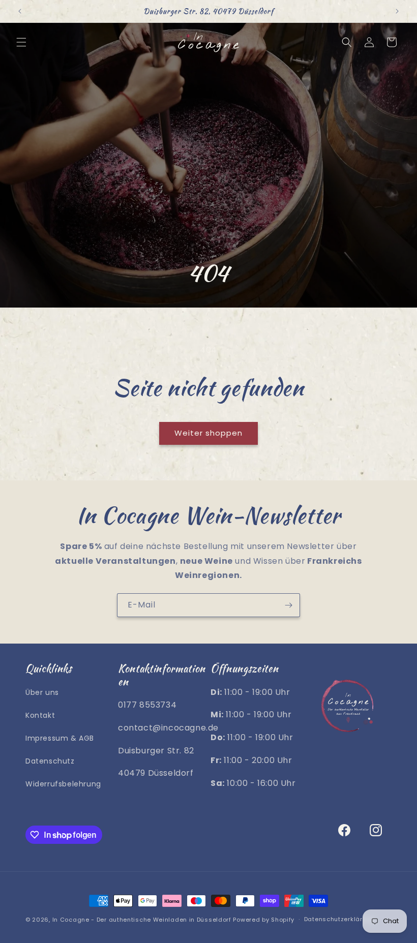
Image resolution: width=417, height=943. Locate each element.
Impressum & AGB (59, 738)
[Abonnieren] (288, 605)
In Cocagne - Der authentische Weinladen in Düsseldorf (141, 920)
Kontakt (40, 715)
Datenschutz (50, 761)
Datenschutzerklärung (339, 919)
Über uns (42, 692)
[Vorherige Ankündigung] (20, 11)
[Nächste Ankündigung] (397, 11)
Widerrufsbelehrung (63, 784)
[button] (21, 42)
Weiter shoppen (208, 433)
